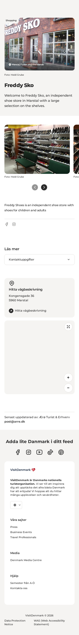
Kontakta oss (18, 588)
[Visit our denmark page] (18, 452)
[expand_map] (68, 327)
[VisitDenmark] (22, 470)
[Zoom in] (68, 377)
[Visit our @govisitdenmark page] (50, 452)
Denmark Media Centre (26, 560)
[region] (39, 357)
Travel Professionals (23, 537)
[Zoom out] (68, 388)
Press (13, 527)
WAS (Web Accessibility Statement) (49, 622)
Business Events (21, 532)
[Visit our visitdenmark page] (39, 452)
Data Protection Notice (15, 622)
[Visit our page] (28, 452)
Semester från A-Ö (22, 583)
